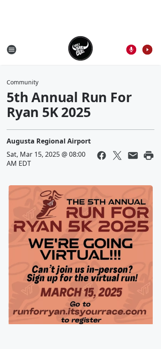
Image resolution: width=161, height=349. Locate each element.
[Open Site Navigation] (12, 50)
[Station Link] (80, 49)
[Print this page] (148, 155)
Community (22, 82)
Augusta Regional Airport (49, 141)
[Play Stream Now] (147, 50)
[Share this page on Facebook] (101, 155)
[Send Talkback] (131, 50)
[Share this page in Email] (133, 155)
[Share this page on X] (117, 155)
